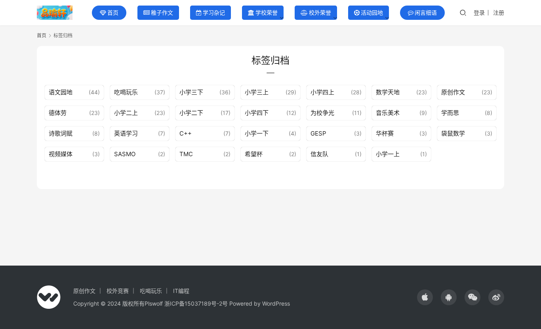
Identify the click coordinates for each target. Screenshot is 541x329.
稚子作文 (162, 12)
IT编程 (181, 290)
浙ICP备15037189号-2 (193, 303)
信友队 (319, 154)
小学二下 (191, 113)
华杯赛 (385, 133)
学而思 (450, 113)
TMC (186, 154)
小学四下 (257, 113)
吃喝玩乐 (126, 92)
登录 (479, 12)
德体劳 (58, 113)
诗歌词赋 (60, 133)
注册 (498, 12)
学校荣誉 (266, 12)
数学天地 (388, 92)
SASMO (124, 154)
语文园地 (60, 92)
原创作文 (453, 92)
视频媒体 (60, 154)
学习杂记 (214, 12)
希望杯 (254, 154)
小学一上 (388, 154)
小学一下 (257, 133)
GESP (318, 133)
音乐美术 (388, 113)
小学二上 (126, 113)
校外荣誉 (320, 12)
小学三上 (257, 92)
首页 (112, 12)
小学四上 (322, 92)
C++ (185, 133)
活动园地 (372, 12)
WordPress (276, 303)
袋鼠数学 (453, 133)
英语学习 (126, 133)
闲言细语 (426, 12)
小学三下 (191, 92)
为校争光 (322, 113)
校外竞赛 (118, 290)
